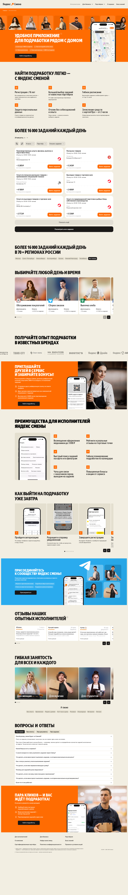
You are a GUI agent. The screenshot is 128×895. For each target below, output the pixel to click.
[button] (87, 4)
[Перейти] (18, 258)
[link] (75, 4)
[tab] (20, 731)
